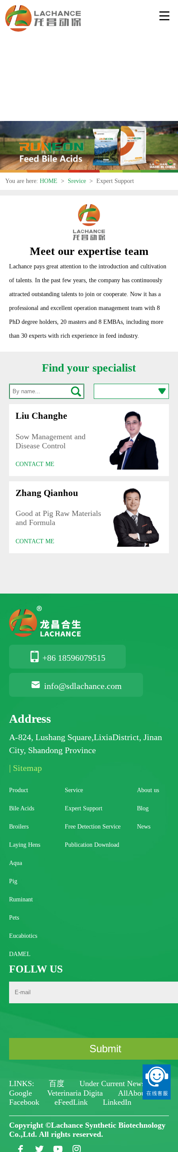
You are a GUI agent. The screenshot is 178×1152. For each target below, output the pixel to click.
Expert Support (83, 808)
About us (148, 790)
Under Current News (112, 1083)
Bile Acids (21, 808)
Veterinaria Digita (76, 1093)
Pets (14, 917)
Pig (13, 881)
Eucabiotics (23, 936)
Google (21, 1093)
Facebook (25, 1102)
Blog (143, 808)
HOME (48, 181)
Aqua (15, 863)
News (143, 826)
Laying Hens (24, 845)
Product (18, 790)
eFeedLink (72, 1102)
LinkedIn (117, 1102)
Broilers (19, 826)
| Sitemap (25, 768)
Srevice (77, 181)
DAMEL (20, 954)
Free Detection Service (93, 826)
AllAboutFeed (140, 1093)
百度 (58, 1083)
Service (74, 790)
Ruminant (21, 899)
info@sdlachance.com (83, 686)
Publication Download (92, 845)
